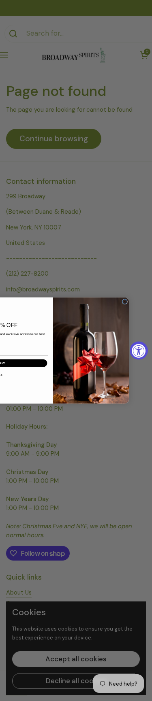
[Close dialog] (124, 302)
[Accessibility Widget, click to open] (139, 351)
